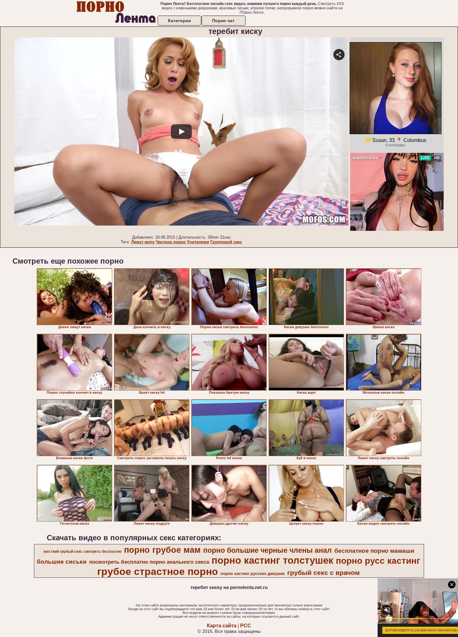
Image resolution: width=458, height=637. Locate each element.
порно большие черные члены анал (267, 550)
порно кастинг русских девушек (253, 573)
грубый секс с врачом (323, 572)
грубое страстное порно (157, 571)
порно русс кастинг (378, 561)
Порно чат (223, 20)
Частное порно (171, 242)
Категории (179, 20)
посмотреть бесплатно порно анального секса (149, 562)
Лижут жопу (143, 242)
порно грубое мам (162, 550)
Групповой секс (226, 242)
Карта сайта (221, 625)
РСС (245, 625)
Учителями (198, 242)
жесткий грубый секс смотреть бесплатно (83, 551)
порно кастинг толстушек (272, 560)
